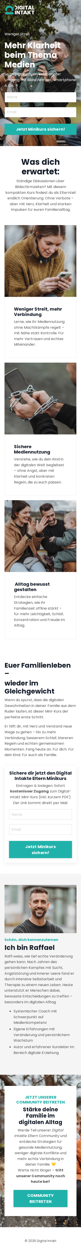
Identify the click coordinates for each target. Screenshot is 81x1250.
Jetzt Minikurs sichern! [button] (40, 129)
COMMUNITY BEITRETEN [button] (40, 1198)
